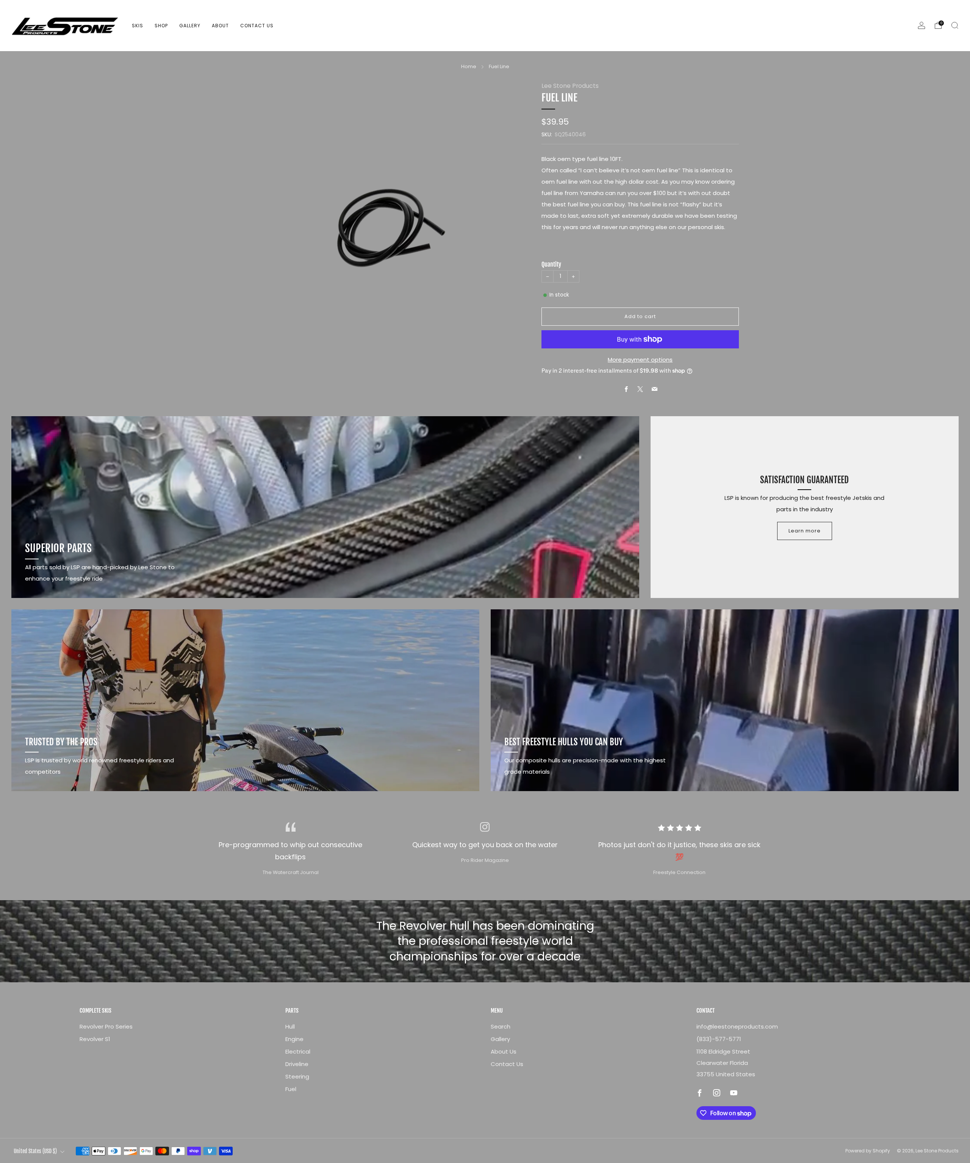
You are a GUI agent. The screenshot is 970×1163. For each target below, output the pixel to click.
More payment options (640, 360)
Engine (294, 1039)
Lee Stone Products (570, 85)
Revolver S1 (95, 1039)
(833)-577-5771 (718, 1039)
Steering (297, 1076)
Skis (137, 25)
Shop (161, 25)
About (220, 25)
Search (500, 1026)
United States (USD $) (35, 1151)
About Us (503, 1051)
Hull (290, 1026)
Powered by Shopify (867, 1150)
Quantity (551, 264)
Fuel (290, 1089)
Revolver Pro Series (106, 1026)
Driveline (296, 1064)
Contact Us (257, 25)
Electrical (297, 1051)
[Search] (955, 25)
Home (468, 66)
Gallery (189, 25)
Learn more (805, 530)
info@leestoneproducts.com (737, 1026)
